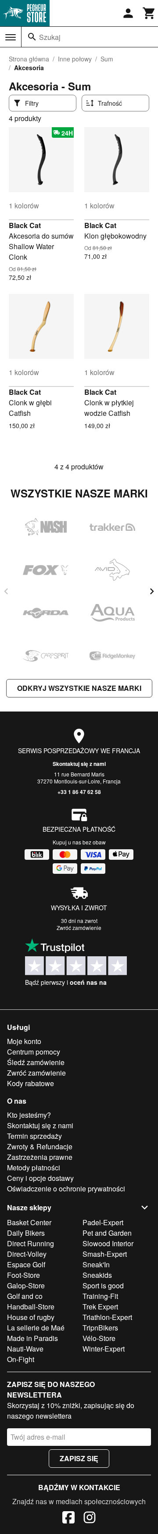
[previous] (6, 591)
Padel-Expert (103, 1222)
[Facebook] (68, 1518)
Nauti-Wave (25, 1349)
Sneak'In (96, 1264)
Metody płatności (33, 1167)
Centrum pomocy (33, 1052)
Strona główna (29, 58)
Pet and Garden (107, 1233)
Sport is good (103, 1285)
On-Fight (20, 1359)
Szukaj (50, 37)
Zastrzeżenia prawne (39, 1157)
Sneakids (97, 1275)
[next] (152, 591)
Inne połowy (75, 58)
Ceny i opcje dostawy (40, 1178)
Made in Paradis (32, 1338)
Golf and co (25, 1296)
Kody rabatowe (30, 1083)
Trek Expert (100, 1307)
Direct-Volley (27, 1254)
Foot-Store (23, 1275)
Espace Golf (26, 1264)
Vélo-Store (99, 1338)
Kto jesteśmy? (29, 1115)
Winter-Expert (104, 1349)
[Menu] (10, 37)
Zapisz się (79, 1458)
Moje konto (24, 1041)
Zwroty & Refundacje (39, 1146)
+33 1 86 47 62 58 (79, 792)
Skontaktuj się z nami (79, 763)
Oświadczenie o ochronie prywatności (66, 1189)
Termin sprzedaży (34, 1136)
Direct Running (30, 1243)
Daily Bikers (26, 1233)
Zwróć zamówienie (79, 927)
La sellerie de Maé (36, 1328)
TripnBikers (100, 1328)
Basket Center (29, 1222)
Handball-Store (30, 1307)
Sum (107, 58)
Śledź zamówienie (36, 1062)
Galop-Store (26, 1285)
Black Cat (25, 225)
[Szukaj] (32, 37)
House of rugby (30, 1317)
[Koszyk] (149, 13)
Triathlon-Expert (107, 1317)
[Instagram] (90, 1518)
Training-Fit (100, 1296)
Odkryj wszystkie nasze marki (79, 688)
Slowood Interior (108, 1243)
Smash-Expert (105, 1254)
